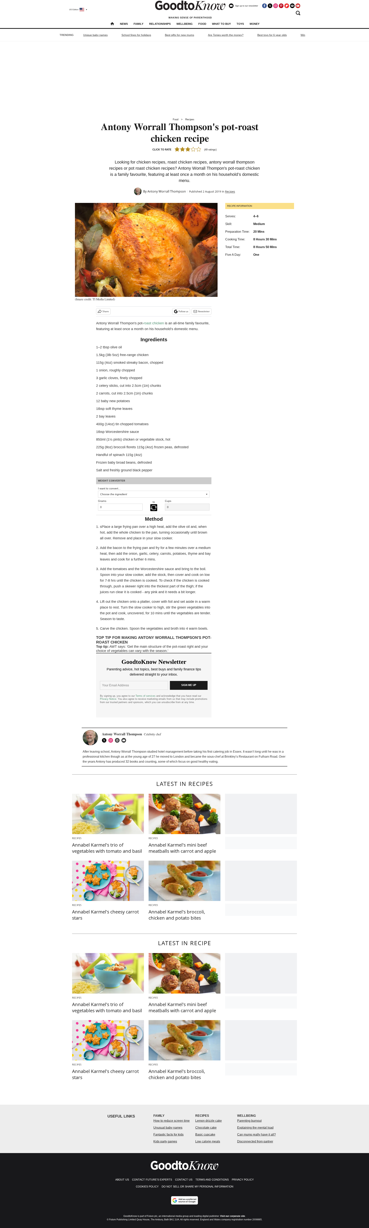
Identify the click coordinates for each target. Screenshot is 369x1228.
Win (303, 35)
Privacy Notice (108, 698)
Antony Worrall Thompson (166, 191)
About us (122, 1179)
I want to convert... (109, 488)
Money (254, 23)
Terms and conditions (212, 1179)
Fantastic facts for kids (168, 1134)
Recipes (189, 119)
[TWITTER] (105, 740)
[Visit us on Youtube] (298, 5)
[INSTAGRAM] (111, 740)
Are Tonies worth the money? (226, 35)
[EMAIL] (124, 740)
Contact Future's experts (152, 1179)
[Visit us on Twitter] (270, 5)
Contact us (183, 1179)
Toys (240, 23)
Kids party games (165, 1141)
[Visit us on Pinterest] (281, 5)
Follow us (183, 311)
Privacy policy (243, 1179)
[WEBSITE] (118, 740)
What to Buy (221, 23)
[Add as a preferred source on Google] (184, 1200)
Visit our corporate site (232, 1216)
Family (138, 23)
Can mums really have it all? (256, 1134)
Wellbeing (184, 23)
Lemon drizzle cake (208, 1120)
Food (202, 23)
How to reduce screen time (171, 1120)
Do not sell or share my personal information (197, 1186)
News (124, 23)
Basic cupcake (205, 1134)
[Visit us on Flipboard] (286, 5)
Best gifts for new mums (179, 35)
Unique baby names (95, 35)
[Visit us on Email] (292, 5)
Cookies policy (147, 1186)
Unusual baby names (167, 1127)
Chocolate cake (206, 1127)
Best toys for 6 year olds (272, 35)
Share (105, 311)
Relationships (160, 23)
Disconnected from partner (255, 1141)
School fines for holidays (136, 35)
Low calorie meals (207, 1141)
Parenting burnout (249, 1120)
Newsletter (204, 311)
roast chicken (154, 323)
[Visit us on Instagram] (275, 5)
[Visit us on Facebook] (264, 5)
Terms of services (145, 695)
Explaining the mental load (255, 1127)
